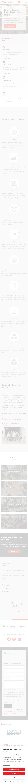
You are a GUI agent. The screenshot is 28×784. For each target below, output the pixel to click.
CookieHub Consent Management (16, 781)
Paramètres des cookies (14, 777)
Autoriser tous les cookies (14, 769)
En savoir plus (6, 765)
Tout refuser (14, 773)
